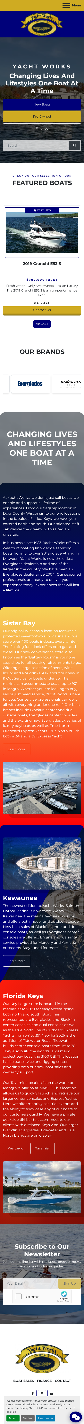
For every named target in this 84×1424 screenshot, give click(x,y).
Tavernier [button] (42, 1148)
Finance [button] (42, 128)
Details (42, 302)
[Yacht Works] (42, 1358)
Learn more (45, 1418)
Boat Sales (23, 1381)
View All (42, 324)
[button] (74, 145)
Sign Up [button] (69, 1283)
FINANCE (44, 1381)
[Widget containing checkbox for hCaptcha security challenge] (42, 1296)
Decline (27, 1418)
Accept (13, 1418)
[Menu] (66, 5)
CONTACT (63, 1381)
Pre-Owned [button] (42, 116)
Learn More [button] (16, 749)
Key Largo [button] (15, 1148)
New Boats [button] (42, 104)
